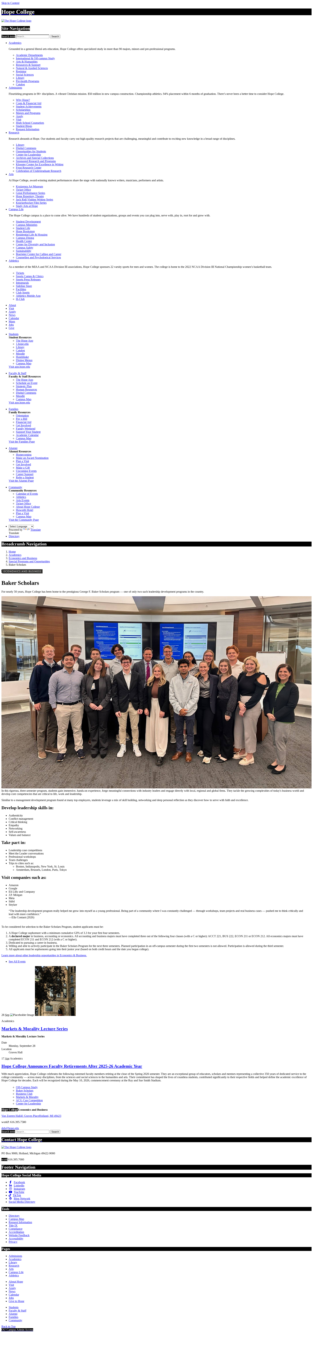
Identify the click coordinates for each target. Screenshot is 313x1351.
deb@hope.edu (10, 1128)
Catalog (20, 84)
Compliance (15, 1228)
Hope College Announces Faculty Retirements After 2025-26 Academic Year (71, 1066)
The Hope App (24, 340)
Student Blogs (24, 126)
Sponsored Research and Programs (36, 161)
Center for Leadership (28, 154)
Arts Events (22, 500)
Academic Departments (29, 55)
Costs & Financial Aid (28, 103)
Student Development (28, 221)
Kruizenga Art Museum (29, 186)
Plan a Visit (22, 461)
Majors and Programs (28, 113)
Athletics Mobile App (28, 295)
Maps (12, 321)
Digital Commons (26, 148)
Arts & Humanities (26, 61)
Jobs (11, 324)
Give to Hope (16, 1301)
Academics (15, 42)
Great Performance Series (30, 193)
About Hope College (28, 506)
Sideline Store (24, 286)
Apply (19, 116)
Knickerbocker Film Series (31, 202)
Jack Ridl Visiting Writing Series (34, 199)
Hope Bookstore (25, 231)
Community (15, 487)
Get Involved (23, 425)
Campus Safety (24, 247)
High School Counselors (30, 122)
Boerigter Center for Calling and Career (38, 254)
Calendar (14, 318)
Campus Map (23, 363)
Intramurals (22, 282)
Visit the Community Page (24, 519)
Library (20, 77)
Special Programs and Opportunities (29, 561)
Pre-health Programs (27, 81)
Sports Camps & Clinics (29, 276)
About (12, 305)
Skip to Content (10, 3)
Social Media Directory (22, 1201)
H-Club (20, 299)
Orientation (22, 415)
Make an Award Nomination (32, 457)
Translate (35, 529)
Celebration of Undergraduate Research (38, 170)
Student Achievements (28, 106)
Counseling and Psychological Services (38, 257)
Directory (14, 536)
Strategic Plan (24, 386)
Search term (8, 36)
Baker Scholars (24, 1090)
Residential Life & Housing (31, 234)
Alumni (13, 448)
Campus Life (16, 209)
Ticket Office (23, 189)
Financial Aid (23, 422)
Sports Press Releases (28, 279)
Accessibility (16, 1238)
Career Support (24, 474)
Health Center (24, 241)
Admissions (15, 87)
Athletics (14, 260)
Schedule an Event (26, 383)
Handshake (22, 356)
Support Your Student (28, 431)
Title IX (13, 1225)
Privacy (13, 1241)
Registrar (21, 71)
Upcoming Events (26, 470)
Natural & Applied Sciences (32, 68)
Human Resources (26, 389)
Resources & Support (28, 64)
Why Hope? (23, 100)
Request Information (27, 129)
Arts (11, 174)
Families (13, 409)
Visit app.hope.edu (19, 366)
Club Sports (23, 292)
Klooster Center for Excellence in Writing (39, 164)
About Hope (16, 1281)
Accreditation (16, 1232)
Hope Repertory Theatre (30, 196)
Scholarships (23, 109)
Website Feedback (19, 1235)
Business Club (24, 1093)
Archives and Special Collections (35, 157)
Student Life (23, 228)
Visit (18, 119)
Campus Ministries (26, 224)
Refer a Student (25, 477)
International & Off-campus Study (35, 58)
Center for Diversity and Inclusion (35, 244)
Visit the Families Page (22, 441)
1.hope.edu (22, 343)
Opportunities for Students (31, 151)
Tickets (20, 273)
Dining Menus (24, 360)
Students (13, 334)
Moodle (20, 353)
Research (14, 132)
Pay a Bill (21, 418)
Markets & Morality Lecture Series (34, 1028)
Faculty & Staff (17, 373)
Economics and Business (23, 558)
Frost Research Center (28, 167)
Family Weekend (25, 428)
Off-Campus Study (27, 1087)
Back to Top (8, 1326)
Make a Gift (23, 467)
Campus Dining (25, 237)
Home (12, 551)
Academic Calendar (27, 435)
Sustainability (23, 250)
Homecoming (24, 454)
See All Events (17, 961)
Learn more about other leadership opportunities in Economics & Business (44, 955)
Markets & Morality (27, 1097)
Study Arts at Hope (27, 206)
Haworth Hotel (24, 510)
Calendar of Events (27, 493)
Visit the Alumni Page (21, 480)
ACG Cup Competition (29, 1100)
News (12, 314)
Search (55, 36)
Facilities (21, 289)
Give (11, 328)
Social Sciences (25, 74)
